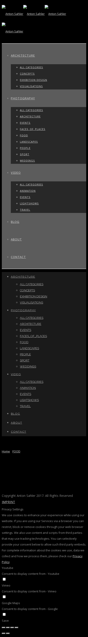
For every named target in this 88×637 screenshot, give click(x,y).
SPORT (24, 154)
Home (6, 451)
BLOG (15, 222)
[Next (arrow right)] (8, 633)
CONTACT (18, 257)
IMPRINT (8, 502)
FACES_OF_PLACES (32, 129)
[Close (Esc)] (3, 627)
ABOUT (16, 239)
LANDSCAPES (29, 141)
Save (5, 621)
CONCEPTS (27, 73)
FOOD (24, 135)
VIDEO (16, 173)
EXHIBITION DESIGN (33, 80)
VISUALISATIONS (31, 86)
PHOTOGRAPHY (23, 98)
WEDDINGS (27, 160)
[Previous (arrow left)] (3, 633)
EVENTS (25, 122)
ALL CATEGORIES (31, 67)
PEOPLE (25, 148)
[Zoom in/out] (16, 627)
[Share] (8, 627)
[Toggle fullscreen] (12, 627)
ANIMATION (28, 190)
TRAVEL (25, 209)
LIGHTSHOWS (29, 203)
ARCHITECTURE (23, 55)
